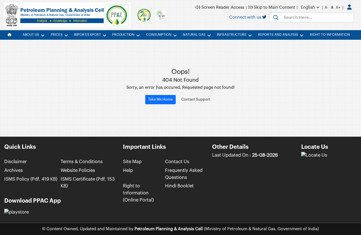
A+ (338, 7)
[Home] (11, 35)
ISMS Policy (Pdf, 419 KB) (30, 179)
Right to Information (330, 34)
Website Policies (78, 170)
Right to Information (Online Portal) (138, 192)
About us (31, 34)
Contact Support (195, 99)
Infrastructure (231, 34)
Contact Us (177, 161)
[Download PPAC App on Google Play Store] (16, 212)
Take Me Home (160, 99)
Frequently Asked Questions (183, 174)
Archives (13, 170)
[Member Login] (349, 8)
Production (123, 34)
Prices (57, 34)
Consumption (158, 34)
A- (326, 7)
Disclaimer (15, 161)
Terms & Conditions (82, 161)
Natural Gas (194, 34)
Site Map (132, 161)
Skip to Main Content (274, 7)
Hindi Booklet (179, 185)
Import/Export (87, 34)
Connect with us (245, 17)
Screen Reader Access (222, 7)
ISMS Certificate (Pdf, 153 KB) (88, 183)
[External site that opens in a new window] (314, 155)
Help (128, 170)
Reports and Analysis (278, 34)
